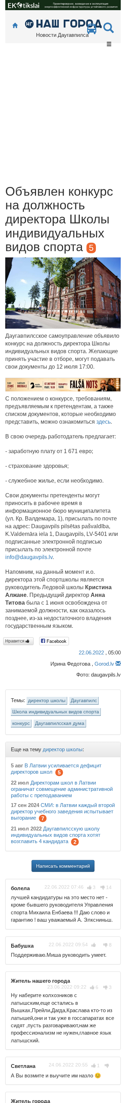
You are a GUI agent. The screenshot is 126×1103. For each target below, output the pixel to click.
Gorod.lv (104, 664)
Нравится (15, 641)
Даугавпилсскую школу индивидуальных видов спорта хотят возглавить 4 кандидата (55, 835)
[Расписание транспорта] (91, 31)
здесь (103, 422)
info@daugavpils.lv (28, 557)
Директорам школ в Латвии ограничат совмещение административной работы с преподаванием (62, 789)
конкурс (21, 723)
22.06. (91, 652)
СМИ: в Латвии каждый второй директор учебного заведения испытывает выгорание (63, 811)
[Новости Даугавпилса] (63, 23)
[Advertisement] (63, 118)
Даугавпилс (84, 700)
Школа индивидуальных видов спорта (55, 711)
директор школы (46, 700)
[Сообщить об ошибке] (118, 664)
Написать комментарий (63, 866)
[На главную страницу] (15, 26)
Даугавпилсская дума (59, 723)
